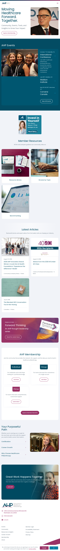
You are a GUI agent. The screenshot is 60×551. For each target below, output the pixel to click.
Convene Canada (44, 93)
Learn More (16, 402)
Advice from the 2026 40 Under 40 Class (44, 263)
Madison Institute (44, 81)
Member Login (30, 527)
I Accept (44, 548)
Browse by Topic (45, 180)
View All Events (46, 101)
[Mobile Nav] (58, 3)
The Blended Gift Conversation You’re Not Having (15, 303)
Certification (6, 442)
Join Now (16, 379)
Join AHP (10, 487)
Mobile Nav (58, 3)
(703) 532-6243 (8, 516)
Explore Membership (9, 33)
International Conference (45, 55)
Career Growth (7, 447)
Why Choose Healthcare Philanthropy (10, 454)
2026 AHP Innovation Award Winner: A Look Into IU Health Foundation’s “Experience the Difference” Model (14, 265)
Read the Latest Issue (13, 337)
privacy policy (32, 549)
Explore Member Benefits (30, 413)
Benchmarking (15, 216)
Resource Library (15, 180)
